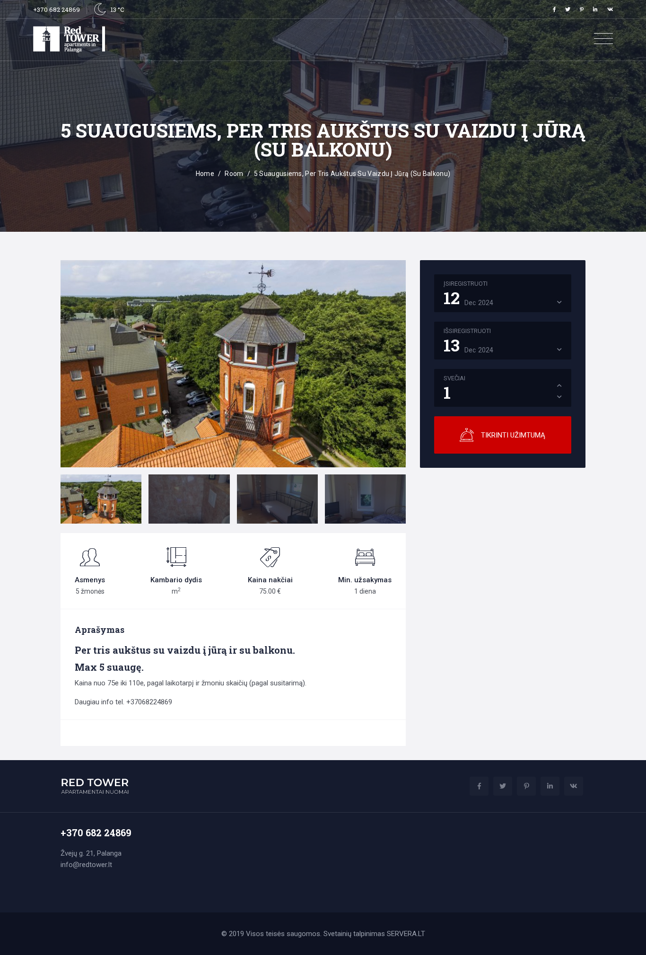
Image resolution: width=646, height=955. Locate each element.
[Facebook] (554, 9)
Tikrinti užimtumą (513, 435)
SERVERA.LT (406, 933)
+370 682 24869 (56, 9)
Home (205, 173)
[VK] (610, 9)
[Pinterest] (581, 9)
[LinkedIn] (595, 9)
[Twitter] (567, 9)
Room (234, 173)
